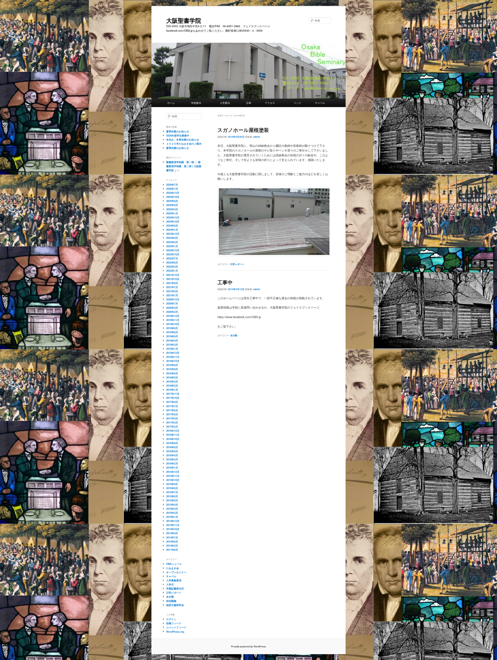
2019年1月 (172, 348)
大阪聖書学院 (183, 20)
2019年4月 (172, 340)
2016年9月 (172, 443)
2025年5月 (172, 205)
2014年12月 (172, 521)
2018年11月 (172, 357)
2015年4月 (172, 504)
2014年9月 (172, 533)
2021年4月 (172, 291)
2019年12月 (172, 316)
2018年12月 (172, 353)
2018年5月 (172, 377)
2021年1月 (172, 295)
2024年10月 (172, 221)
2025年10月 (172, 197)
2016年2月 (172, 463)
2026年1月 (172, 188)
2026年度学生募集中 (177, 135)
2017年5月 (172, 414)
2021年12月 (172, 275)
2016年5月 (172, 451)
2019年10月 (172, 324)
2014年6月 (172, 541)
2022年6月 (172, 262)
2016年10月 (172, 439)
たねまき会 (172, 568)
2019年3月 (172, 344)
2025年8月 (172, 201)
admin (256, 136)
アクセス (276, 103)
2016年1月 (172, 467)
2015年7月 (172, 492)
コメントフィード (176, 627)
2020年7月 (172, 303)
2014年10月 (172, 529)
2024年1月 (172, 229)
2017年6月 (172, 410)
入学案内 (230, 103)
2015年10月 (172, 480)
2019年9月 (172, 328)
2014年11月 (172, 525)
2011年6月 (172, 549)
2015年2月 (172, 513)
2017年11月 (172, 394)
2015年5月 (172, 500)
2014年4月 (172, 545)
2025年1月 (172, 213)
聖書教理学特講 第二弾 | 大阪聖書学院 (183, 166)
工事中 (225, 282)
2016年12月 (172, 430)
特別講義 (171, 601)
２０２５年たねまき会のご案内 (184, 143)
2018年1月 (172, 389)
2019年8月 (172, 332)
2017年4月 (172, 418)
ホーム (176, 103)
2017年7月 (172, 406)
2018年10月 (172, 361)
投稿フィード (173, 623)
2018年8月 (172, 369)
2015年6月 (172, 496)
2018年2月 (172, 385)
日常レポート (237, 264)
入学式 (170, 584)
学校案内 (202, 103)
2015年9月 (172, 484)
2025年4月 (172, 209)
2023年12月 (172, 234)
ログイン (171, 619)
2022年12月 (172, 250)
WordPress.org (175, 631)
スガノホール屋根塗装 (243, 129)
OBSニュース (174, 564)
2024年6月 (172, 225)
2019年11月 (172, 320)
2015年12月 (172, 472)
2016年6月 (172, 447)
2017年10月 (172, 398)
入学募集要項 (173, 580)
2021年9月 (172, 283)
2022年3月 (172, 266)
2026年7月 (172, 184)
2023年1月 (172, 246)
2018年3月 (172, 381)
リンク (301, 103)
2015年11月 (172, 476)
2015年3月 (172, 508)
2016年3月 (172, 459)
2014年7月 (172, 537)
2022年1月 (172, 270)
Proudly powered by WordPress (248, 646)
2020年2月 (172, 312)
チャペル (320, 103)
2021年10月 (172, 279)
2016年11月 (172, 435)
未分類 (233, 335)
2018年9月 (172, 365)
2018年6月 (172, 373)
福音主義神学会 (175, 605)
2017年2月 (172, 426)
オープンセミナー (176, 572)
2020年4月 (172, 308)
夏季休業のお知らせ (177, 131)
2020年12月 (172, 299)
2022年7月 (172, 258)
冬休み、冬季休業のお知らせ (182, 139)
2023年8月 (172, 238)
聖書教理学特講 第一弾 (180, 162)
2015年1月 (172, 517)
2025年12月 (172, 193)
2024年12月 (172, 217)
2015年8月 (172, 488)
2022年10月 (172, 254)
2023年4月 (172, 242)
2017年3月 (172, 422)
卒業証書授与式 (175, 588)
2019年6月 (172, 336)
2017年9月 (172, 402)
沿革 (252, 103)
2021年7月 (172, 287)
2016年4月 (172, 455)
